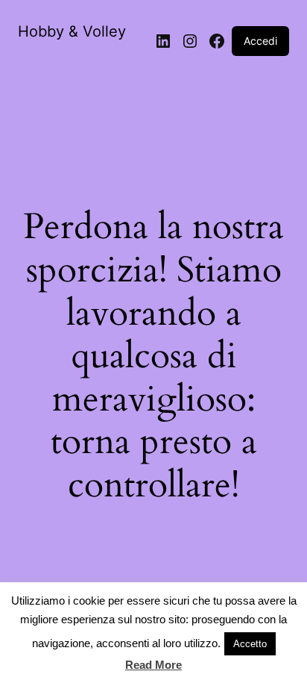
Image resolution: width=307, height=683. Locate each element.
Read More (153, 664)
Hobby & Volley (72, 31)
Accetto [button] (250, 643)
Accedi (260, 40)
